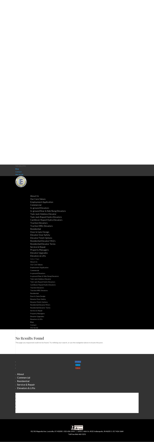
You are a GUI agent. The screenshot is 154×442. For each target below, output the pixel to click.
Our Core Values (38, 199)
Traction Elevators (39, 223)
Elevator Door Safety (40, 234)
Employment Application (41, 202)
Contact (18, 172)
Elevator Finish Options (41, 238)
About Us (33, 262)
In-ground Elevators (39, 208)
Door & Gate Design (39, 232)
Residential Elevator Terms (42, 244)
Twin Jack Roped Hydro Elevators (46, 217)
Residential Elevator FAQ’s (42, 241)
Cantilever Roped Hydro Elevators (46, 220)
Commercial (34, 270)
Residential (34, 293)
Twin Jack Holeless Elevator (43, 214)
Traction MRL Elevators (41, 226)
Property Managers (39, 249)
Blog (17, 169)
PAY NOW (19, 174)
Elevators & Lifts (36, 319)
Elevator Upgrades (39, 252)
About (20, 374)
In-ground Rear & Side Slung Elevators (48, 211)
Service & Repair (36, 311)
